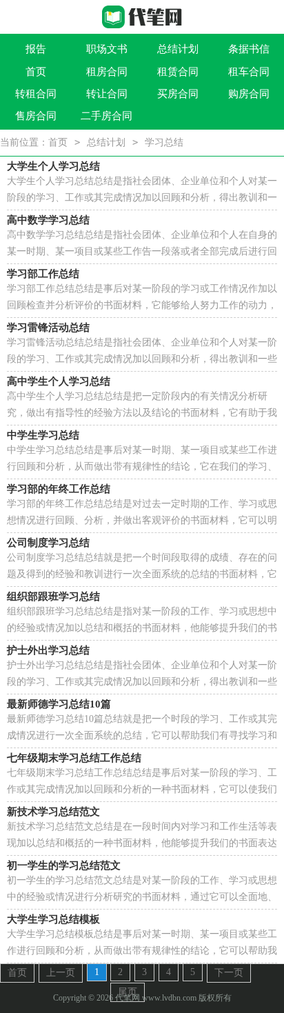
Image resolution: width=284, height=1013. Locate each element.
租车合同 (249, 71)
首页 (36, 71)
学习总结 (164, 142)
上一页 (60, 972)
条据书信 (249, 48)
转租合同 (36, 93)
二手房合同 (106, 115)
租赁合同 (178, 71)
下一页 (228, 972)
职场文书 (107, 48)
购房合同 (249, 93)
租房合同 (107, 71)
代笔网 (127, 998)
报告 (36, 48)
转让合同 (107, 93)
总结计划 (178, 48)
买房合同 (178, 93)
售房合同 (36, 115)
